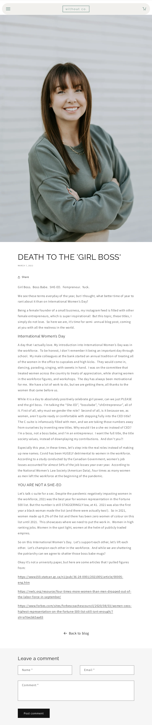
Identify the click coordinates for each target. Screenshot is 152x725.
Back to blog (79, 633)
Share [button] (25, 277)
